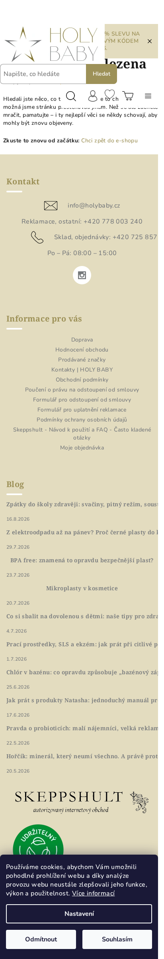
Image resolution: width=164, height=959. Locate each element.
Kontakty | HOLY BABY (82, 370)
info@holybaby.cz (94, 205)
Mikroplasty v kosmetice (82, 588)
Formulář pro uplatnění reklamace (82, 410)
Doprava (82, 340)
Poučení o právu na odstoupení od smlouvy (82, 390)
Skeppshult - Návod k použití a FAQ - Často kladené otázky (82, 434)
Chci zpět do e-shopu (109, 140)
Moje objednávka (82, 448)
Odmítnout (41, 939)
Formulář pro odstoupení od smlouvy (82, 400)
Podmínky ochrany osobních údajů (82, 420)
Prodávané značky (81, 360)
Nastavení (79, 913)
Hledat (101, 74)
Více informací (93, 893)
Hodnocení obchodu (82, 350)
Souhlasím (117, 939)
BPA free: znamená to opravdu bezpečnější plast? (82, 560)
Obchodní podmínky (82, 380)
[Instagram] (82, 275)
